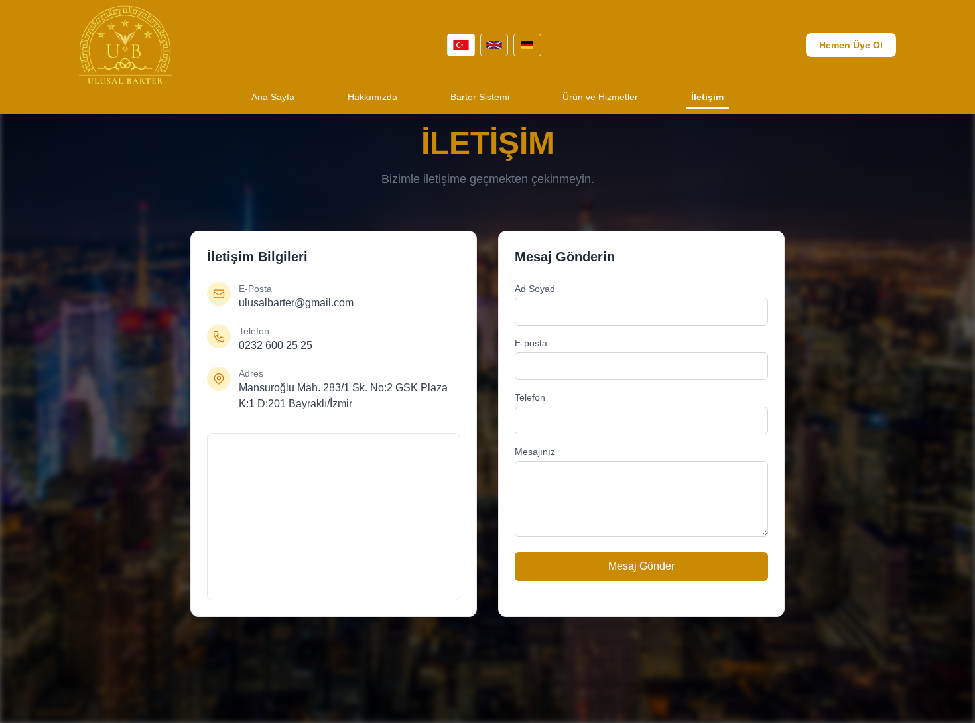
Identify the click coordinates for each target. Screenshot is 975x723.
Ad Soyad (535, 288)
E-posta (531, 343)
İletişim (707, 97)
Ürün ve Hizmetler (600, 97)
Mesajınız (535, 451)
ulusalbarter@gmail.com (296, 302)
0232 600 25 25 (275, 345)
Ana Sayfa (272, 97)
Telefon (530, 397)
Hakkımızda (372, 97)
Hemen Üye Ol (851, 45)
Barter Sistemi (479, 97)
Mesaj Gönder (641, 566)
